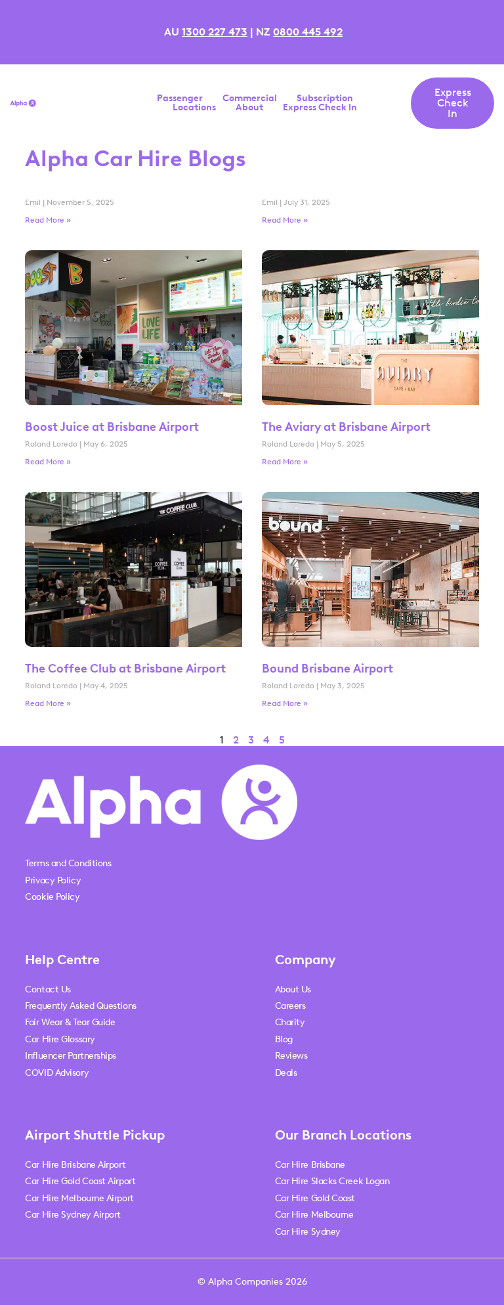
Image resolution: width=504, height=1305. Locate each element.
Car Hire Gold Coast (315, 1198)
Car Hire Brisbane (310, 1164)
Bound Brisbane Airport (327, 668)
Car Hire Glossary (59, 1039)
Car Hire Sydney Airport (73, 1214)
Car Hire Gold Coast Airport (80, 1181)
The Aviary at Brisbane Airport (346, 427)
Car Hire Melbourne (314, 1214)
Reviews (291, 1055)
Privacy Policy (53, 880)
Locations (194, 107)
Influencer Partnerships (70, 1055)
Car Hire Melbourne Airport (79, 1198)
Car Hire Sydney (308, 1231)
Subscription (325, 98)
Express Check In (320, 107)
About (249, 107)
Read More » (48, 220)
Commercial (249, 98)
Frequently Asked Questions (80, 1005)
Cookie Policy (52, 896)
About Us (293, 989)
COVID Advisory (57, 1072)
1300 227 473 (214, 32)
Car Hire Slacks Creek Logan (332, 1181)
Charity (290, 1022)
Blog (284, 1039)
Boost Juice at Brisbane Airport (112, 427)
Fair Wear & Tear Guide (70, 1022)
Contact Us (48, 989)
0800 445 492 (308, 32)
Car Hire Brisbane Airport (75, 1164)
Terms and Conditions (68, 863)
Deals (286, 1072)
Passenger (180, 98)
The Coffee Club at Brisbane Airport (125, 668)
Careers (290, 1005)
